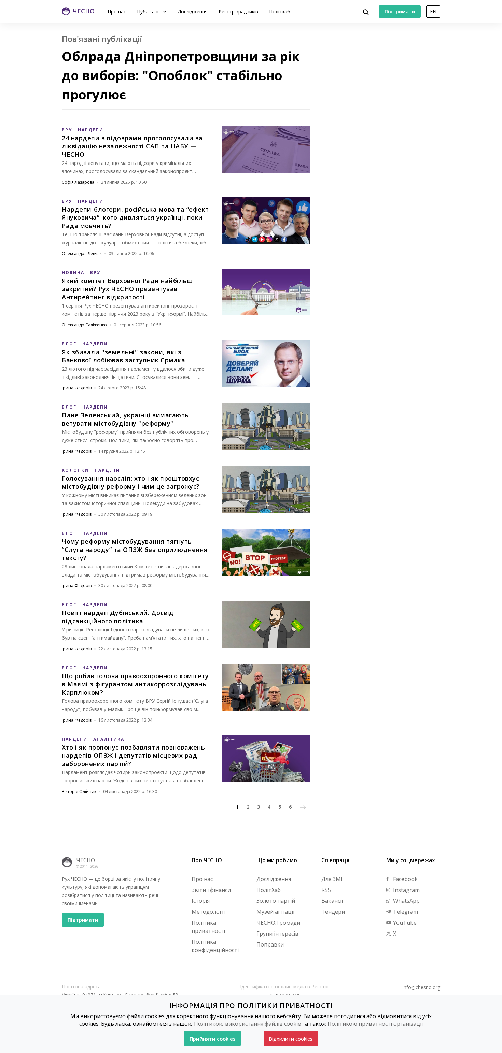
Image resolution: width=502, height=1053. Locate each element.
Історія (201, 901)
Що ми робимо (276, 860)
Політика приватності (208, 927)
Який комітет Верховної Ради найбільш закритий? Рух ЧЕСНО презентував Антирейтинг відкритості (127, 288)
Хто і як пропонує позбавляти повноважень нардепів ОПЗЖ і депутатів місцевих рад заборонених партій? (133, 755)
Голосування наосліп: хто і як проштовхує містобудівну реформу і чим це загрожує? (131, 482)
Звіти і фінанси (211, 890)
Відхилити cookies (290, 1038)
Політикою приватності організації (375, 1023)
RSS (326, 890)
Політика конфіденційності (215, 946)
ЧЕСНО (85, 860)
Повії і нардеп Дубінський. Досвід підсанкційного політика (118, 617)
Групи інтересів (277, 933)
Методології (208, 911)
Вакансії (332, 901)
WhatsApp (406, 901)
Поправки (270, 944)
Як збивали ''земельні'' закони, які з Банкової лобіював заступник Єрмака (123, 356)
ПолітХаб (268, 890)
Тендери (333, 911)
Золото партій (275, 901)
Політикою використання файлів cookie (247, 1023)
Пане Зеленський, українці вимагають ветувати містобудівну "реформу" (125, 419)
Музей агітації (275, 911)
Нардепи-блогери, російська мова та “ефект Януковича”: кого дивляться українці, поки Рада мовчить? (135, 217)
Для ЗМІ (332, 879)
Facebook (405, 879)
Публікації (149, 11)
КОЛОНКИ (75, 470)
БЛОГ (69, 344)
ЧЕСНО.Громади (278, 922)
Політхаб (279, 11)
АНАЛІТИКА (108, 739)
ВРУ (67, 130)
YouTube (404, 922)
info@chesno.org (421, 987)
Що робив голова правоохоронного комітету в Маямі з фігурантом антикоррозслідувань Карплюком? (135, 684)
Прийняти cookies (213, 1038)
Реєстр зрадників (238, 11)
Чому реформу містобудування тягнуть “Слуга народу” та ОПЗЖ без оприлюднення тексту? (135, 549)
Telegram (405, 911)
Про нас (117, 11)
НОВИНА (73, 272)
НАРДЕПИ (90, 130)
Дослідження (193, 11)
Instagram (406, 890)
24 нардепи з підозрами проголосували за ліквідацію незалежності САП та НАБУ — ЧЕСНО (132, 146)
